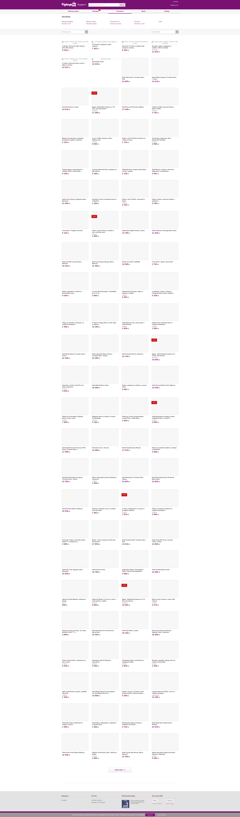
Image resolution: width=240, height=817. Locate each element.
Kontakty (175, 1)
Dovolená (120, 11)
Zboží (143, 11)
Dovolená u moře (139, 23)
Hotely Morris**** (115, 21)
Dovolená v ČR (66, 23)
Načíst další (119, 770)
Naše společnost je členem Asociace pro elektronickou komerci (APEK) (137, 802)
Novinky (96, 10)
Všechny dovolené (67, 21)
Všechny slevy (73, 11)
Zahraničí (137, 21)
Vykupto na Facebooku (98, 802)
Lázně (160, 21)
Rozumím (150, 815)
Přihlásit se (173, 5)
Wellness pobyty (91, 21)
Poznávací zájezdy (115, 23)
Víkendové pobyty (91, 23)
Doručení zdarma (97, 800)
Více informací (162, 815)
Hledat (122, 5)
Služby (166, 11)
